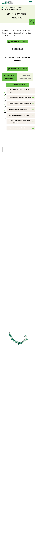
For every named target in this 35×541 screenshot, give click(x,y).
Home (5, 7)
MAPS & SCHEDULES (15, 7)
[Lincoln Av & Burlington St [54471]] (24, 341)
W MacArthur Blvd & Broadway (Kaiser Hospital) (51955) (19, 122)
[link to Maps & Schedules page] (32, 22)
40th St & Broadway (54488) (16, 128)
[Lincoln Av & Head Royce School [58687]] (25, 341)
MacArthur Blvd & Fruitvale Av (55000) (19, 103)
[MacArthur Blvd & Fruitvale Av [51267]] (21, 343)
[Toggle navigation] (30, 2)
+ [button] (4, 148)
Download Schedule (19, 41)
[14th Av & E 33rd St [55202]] (18, 344)
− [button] (4, 150)
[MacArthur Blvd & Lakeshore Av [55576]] (12, 340)
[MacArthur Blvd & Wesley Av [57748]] (13, 340)
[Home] (7, 2)
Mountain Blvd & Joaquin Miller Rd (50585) (20, 97)
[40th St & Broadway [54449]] (10, 334)
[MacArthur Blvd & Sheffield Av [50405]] (20, 344)
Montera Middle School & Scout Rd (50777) (18, 91)
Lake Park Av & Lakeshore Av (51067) (19, 115)
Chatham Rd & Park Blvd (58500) (18, 109)
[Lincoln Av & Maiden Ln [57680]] (26, 340)
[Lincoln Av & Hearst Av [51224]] (23, 343)
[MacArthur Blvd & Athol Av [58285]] (14, 341)
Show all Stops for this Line (17, 85)
